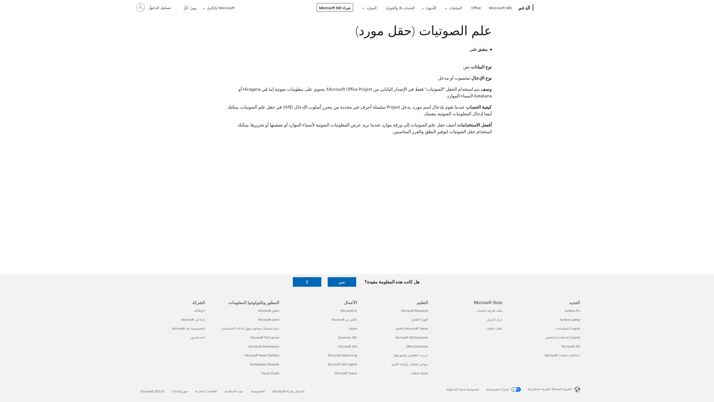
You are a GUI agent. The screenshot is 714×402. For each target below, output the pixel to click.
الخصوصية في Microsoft (188, 328)
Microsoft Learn (268, 319)
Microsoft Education (414, 310)
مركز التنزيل (494, 319)
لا (307, 282)
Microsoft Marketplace (264, 346)
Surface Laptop (570, 319)
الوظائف (199, 310)
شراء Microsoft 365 (335, 7)
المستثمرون (197, 337)
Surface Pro (572, 310)
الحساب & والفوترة (400, 7)
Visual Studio (270, 373)
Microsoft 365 (500, 7)
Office (476, 7)
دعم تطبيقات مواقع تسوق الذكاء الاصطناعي (250, 328)
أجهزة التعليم (420, 319)
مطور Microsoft (268, 310)
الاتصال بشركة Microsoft (288, 391)
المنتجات (455, 7)
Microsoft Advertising (342, 355)
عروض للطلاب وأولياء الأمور (409, 364)
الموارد (371, 7)
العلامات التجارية (206, 391)
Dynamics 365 (347, 337)
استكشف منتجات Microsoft (562, 355)
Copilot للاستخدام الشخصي (562, 337)
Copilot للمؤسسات (567, 328)
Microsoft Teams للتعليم (412, 328)
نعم (342, 282)
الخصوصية (258, 391)
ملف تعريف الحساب (489, 310)
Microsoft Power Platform (262, 355)
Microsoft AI (349, 310)
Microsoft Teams (345, 373)
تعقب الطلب (494, 328)
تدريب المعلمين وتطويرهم (411, 355)
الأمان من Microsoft (344, 319)
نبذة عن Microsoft (193, 319)
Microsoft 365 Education (411, 337)
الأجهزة (431, 7)
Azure (353, 328)
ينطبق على (479, 49)
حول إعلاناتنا (180, 391)
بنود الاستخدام (234, 391)
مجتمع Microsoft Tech (264, 337)
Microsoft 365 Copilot (342, 364)
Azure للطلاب (419, 373)
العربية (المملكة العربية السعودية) (550, 389)
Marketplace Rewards (264, 364)
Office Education (417, 346)
